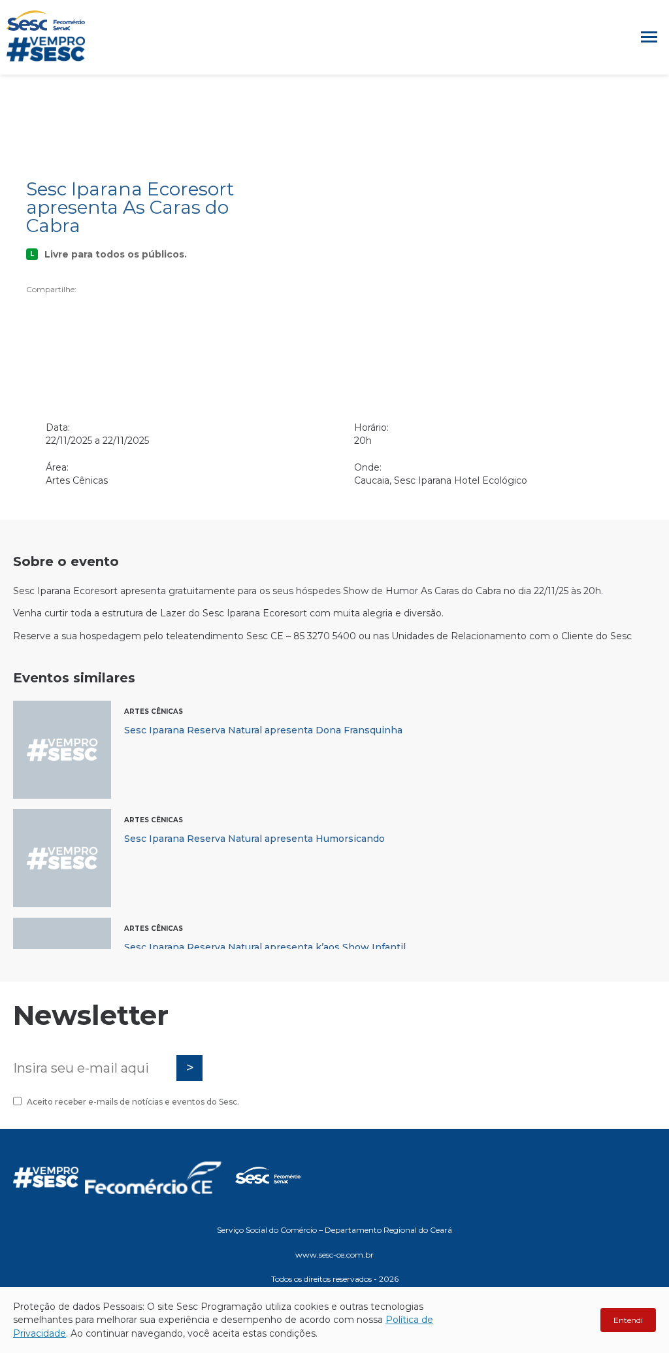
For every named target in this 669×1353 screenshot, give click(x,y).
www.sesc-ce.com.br (334, 1255)
